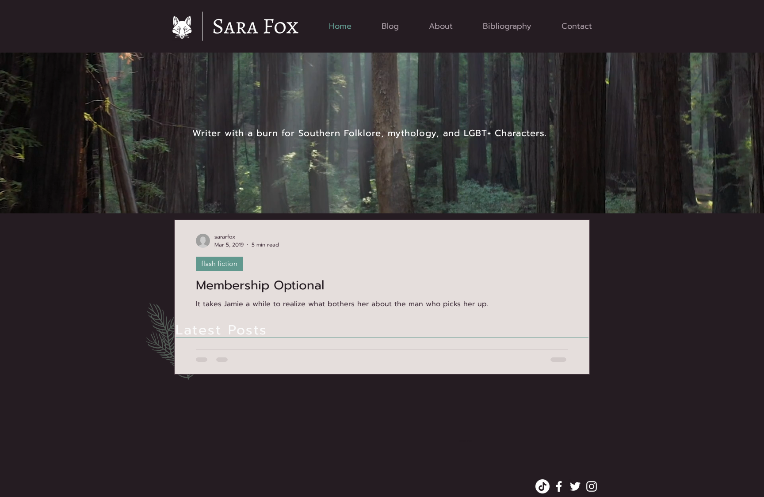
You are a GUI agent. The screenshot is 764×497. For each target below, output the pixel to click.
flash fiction (219, 263)
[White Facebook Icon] (559, 486)
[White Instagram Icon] (591, 486)
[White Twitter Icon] (575, 486)
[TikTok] (542, 486)
